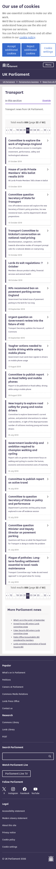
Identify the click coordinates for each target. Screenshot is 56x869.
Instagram (13, 793)
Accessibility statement (13, 811)
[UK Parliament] (10, 65)
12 (11, 130)
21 (24, 130)
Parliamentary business (29, 82)
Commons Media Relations (15, 694)
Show (44, 100)
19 (17, 130)
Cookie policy (8, 839)
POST (4, 736)
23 (31, 130)
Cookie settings (48, 49)
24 (34, 130)
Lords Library (8, 729)
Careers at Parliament (12, 687)
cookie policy (27, 37)
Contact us (7, 708)
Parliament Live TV (16, 773)
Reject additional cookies (30, 50)
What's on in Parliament (13, 672)
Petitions (6, 680)
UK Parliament (16, 74)
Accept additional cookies (11, 50)
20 (21, 130)
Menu (48, 64)
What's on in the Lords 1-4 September (29, 620)
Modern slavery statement (14, 818)
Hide (49, 100)
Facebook (24, 793)
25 (38, 130)
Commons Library (10, 722)
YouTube (35, 793)
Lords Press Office (10, 701)
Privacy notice (9, 832)
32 (45, 130)
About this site (9, 825)
